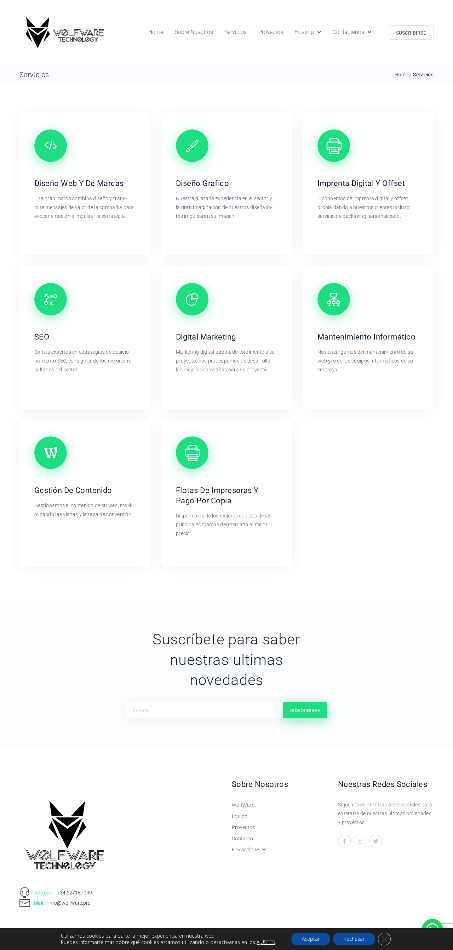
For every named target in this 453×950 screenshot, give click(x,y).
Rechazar (354, 938)
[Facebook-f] (344, 841)
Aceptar (311, 938)
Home (401, 74)
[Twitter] (375, 841)
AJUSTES (266, 942)
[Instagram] (360, 841)
